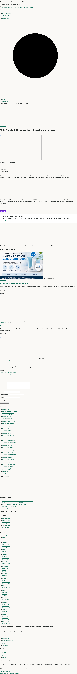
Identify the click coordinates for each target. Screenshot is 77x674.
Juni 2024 (4, 551)
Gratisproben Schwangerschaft (9, 462)
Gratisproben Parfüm (7, 456)
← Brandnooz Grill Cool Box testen (8, 372)
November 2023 (6, 563)
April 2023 (4, 575)
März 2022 (4, 597)
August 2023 (5, 568)
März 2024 (4, 556)
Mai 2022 (4, 594)
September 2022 (6, 587)
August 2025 (5, 541)
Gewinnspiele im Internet (8, 421)
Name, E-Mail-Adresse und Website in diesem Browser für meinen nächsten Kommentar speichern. (25, 400)
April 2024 (4, 554)
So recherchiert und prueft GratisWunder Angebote (14, 220)
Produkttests (5, 17)
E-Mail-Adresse (4, 394)
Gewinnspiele (5, 15)
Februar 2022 (5, 599)
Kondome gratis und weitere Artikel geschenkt (14, 326)
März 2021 (4, 614)
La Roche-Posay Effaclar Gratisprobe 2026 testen (14, 283)
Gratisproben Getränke (7, 437)
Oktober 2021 (5, 606)
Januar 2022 (5, 601)
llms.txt (4, 655)
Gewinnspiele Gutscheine (8, 418)
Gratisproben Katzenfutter (8, 444)
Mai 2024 (4, 553)
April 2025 (4, 542)
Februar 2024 (5, 558)
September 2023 (6, 566)
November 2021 (6, 604)
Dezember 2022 (6, 582)
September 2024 (6, 546)
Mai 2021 (4, 611)
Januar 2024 (5, 559)
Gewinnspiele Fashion (7, 414)
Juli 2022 (4, 590)
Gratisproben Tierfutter (8, 466)
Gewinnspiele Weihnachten (9, 426)
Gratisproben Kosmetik (7, 447)
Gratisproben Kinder (7, 445)
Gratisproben (5, 11)
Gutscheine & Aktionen (7, 13)
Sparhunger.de (6, 527)
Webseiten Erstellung (7, 529)
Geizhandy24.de (6, 518)
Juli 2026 (4, 537)
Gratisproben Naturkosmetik (9, 454)
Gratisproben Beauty (5, 360)
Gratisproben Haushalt (7, 438)
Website (2, 397)
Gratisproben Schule (7, 461)
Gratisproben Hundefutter (8, 440)
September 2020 (6, 623)
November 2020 (6, 619)
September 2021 (6, 607)
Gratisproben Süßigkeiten (8, 464)
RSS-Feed (4, 657)
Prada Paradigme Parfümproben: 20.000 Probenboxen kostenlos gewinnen (20, 502)
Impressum (9, 671)
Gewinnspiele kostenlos (8, 423)
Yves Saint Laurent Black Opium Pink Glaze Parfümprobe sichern (17, 501)
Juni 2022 (4, 592)
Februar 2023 (5, 578)
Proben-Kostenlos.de (7, 520)
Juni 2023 (4, 571)
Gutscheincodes (6, 522)
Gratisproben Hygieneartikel (9, 442)
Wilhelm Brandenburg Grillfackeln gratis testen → (12, 374)
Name (2, 392)
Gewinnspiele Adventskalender (9, 411)
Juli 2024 (4, 549)
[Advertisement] (38, 115)
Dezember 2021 (6, 602)
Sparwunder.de (6, 525)
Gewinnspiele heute (7, 420)
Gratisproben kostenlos (8, 449)
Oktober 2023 (5, 565)
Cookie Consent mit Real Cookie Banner (9, 673)
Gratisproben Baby (6, 430)
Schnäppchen (5, 18)
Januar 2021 (5, 618)
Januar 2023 (5, 580)
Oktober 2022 (5, 585)
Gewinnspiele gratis (7, 416)
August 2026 (5, 535)
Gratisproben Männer (7, 452)
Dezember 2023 (6, 561)
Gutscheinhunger (6, 523)
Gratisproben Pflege (7, 457)
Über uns (4, 652)
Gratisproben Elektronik (8, 435)
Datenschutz (3, 671)
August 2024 (5, 547)
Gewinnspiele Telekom (7, 425)
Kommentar (3, 389)
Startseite (4, 99)
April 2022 (4, 595)
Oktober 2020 (5, 621)
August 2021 (5, 609)
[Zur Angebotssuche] (38, 97)
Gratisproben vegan (7, 468)
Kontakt (4, 654)
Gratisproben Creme (7, 433)
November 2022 (6, 583)
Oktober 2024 (5, 544)
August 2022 (5, 589)
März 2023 (4, 577)
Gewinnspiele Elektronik (8, 413)
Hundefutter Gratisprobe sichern (10, 506)
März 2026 (4, 539)
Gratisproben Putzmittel (8, 459)
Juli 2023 (4, 570)
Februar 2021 (5, 616)
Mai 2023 (4, 573)
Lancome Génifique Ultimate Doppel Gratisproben (15, 363)
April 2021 (4, 613)
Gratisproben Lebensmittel (8, 450)
